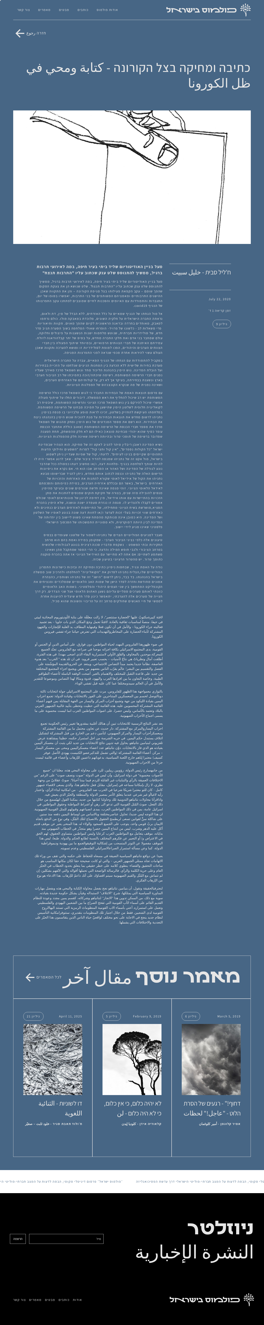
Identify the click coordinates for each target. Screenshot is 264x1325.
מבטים (64, 10)
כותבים (83, 10)
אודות (77, 1300)
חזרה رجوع (36, 33)
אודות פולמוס (107, 10)
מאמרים (44, 10)
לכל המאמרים (49, 977)
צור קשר (23, 10)
